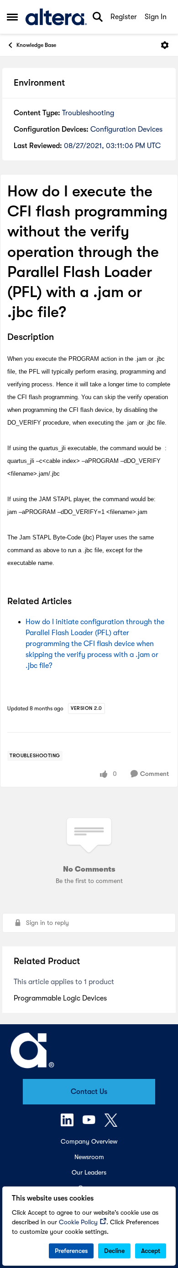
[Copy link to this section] (60, 338)
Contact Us (89, 1092)
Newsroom (89, 1156)
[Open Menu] (164, 45)
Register (123, 17)
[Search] (97, 16)
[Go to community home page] (56, 17)
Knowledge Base (36, 45)
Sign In (156, 17)
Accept (150, 1250)
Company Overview (89, 1141)
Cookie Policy (78, 1222)
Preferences (71, 1250)
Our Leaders (89, 1172)
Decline (114, 1250)
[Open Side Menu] (12, 17)
